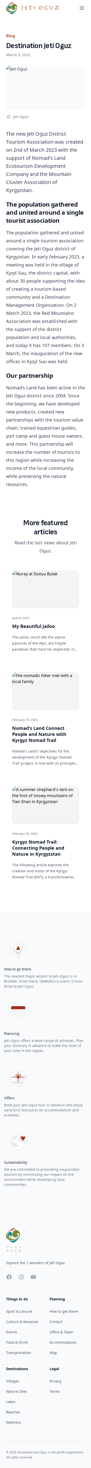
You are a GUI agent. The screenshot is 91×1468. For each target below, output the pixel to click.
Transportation (18, 1352)
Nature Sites (16, 1391)
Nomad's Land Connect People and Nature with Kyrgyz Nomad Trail (39, 734)
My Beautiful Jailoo (33, 626)
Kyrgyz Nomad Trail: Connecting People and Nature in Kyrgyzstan (38, 848)
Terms (55, 1391)
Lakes (10, 1401)
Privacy (55, 1381)
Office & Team (61, 1332)
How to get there (64, 1311)
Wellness (13, 1422)
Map (53, 1352)
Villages (12, 1381)
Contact (56, 1321)
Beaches (13, 1412)
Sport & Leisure (19, 1311)
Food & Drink (17, 1342)
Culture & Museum (22, 1321)
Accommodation (63, 1342)
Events (11, 1332)
